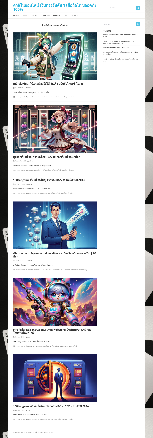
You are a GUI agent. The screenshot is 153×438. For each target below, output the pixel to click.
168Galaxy (31, 346)
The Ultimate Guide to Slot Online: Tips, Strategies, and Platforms (118, 42)
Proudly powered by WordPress (24, 432)
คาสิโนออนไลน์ (46, 170)
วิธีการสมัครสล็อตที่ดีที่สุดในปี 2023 (116, 48)
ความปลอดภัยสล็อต (34, 97)
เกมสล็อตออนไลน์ (57, 270)
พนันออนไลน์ (64, 346)
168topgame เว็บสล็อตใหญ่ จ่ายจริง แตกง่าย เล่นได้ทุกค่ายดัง (49, 180)
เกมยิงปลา (46, 15)
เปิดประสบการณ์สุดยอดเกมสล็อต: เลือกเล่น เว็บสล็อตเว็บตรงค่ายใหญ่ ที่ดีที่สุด (54, 254)
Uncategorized (20, 97)
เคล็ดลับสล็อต (71, 97)
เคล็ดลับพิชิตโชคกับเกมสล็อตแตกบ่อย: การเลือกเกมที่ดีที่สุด (120, 53)
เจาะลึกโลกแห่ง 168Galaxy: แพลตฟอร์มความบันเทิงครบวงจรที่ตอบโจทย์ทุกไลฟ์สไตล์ (52, 331)
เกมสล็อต (65, 170)
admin (29, 88)
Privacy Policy (71, 15)
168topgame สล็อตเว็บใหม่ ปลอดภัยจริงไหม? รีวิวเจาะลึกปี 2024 (51, 406)
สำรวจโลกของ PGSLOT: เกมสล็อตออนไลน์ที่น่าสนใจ (120, 36)
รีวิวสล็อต (54, 419)
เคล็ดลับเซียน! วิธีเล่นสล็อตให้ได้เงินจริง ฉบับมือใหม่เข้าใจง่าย (48, 83)
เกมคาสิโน (63, 97)
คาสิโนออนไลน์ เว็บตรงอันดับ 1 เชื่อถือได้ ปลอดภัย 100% (55, 7)
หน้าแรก (16, 15)
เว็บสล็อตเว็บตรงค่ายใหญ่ (79, 270)
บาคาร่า (35, 15)
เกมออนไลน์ (73, 346)
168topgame (32, 193)
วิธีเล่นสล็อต (45, 97)
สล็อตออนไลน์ (54, 97)
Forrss (50, 432)
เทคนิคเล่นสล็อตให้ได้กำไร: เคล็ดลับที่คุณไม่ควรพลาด (120, 60)
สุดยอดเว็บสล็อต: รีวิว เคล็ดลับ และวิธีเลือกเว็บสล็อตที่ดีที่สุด (46, 157)
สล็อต (25, 15)
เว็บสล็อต (71, 170)
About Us (57, 15)
